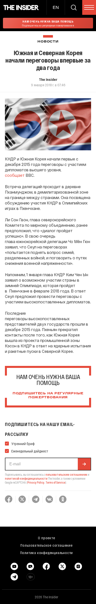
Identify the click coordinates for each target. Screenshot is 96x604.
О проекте (46, 538)
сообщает (15, 175)
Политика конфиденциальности (46, 552)
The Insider (48, 79)
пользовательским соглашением (66, 474)
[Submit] (84, 464)
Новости (47, 41)
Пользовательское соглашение (46, 545)
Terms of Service (55, 482)
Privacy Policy (35, 482)
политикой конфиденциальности (26, 478)
